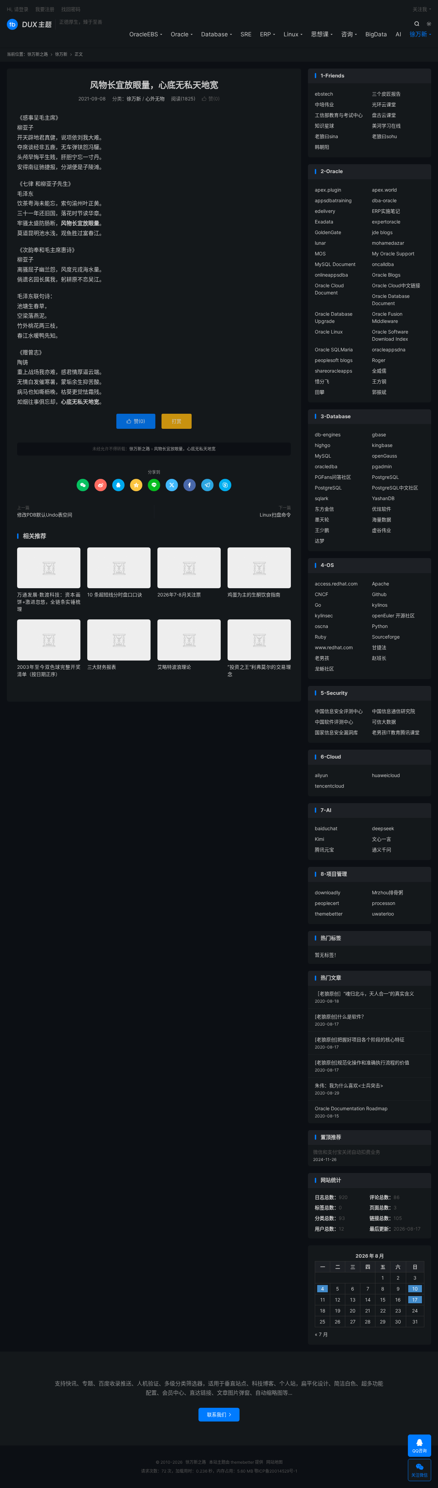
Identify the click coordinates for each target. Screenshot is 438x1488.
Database (214, 34)
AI (398, 34)
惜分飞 (322, 381)
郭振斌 (379, 392)
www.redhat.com (334, 647)
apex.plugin (328, 190)
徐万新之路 (29, 24)
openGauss (384, 456)
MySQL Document (335, 264)
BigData (376, 34)
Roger (378, 360)
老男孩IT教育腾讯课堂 (396, 732)
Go (318, 605)
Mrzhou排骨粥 (387, 892)
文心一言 (381, 839)
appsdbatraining (333, 200)
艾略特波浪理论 (174, 667)
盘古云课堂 (384, 115)
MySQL (323, 456)
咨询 (347, 34)
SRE (246, 34)
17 (414, 1300)
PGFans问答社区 (333, 477)
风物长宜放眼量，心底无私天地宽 (154, 85)
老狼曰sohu (384, 136)
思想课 (319, 34)
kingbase (382, 445)
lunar (320, 243)
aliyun (321, 775)
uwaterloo (383, 914)
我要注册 (44, 9)
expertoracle (386, 222)
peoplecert (327, 903)
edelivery (325, 211)
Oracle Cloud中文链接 (396, 285)
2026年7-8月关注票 (179, 594)
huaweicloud (386, 775)
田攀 (319, 392)
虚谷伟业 (381, 530)
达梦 (319, 541)
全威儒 (379, 371)
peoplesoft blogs (333, 360)
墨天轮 (322, 519)
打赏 (176, 421)
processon (383, 903)
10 (415, 1289)
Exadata (324, 222)
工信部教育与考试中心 (339, 115)
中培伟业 (324, 104)
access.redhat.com (336, 583)
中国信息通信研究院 (393, 711)
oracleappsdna (388, 349)
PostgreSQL (385, 477)
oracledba (326, 466)
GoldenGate (328, 232)
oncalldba (383, 264)
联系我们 (219, 1414)
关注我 (420, 9)
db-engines (327, 434)
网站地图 (274, 1462)
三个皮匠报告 (386, 94)
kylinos (379, 605)
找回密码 (70, 9)
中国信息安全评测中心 (339, 711)
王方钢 (379, 381)
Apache (380, 583)
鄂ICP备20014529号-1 (275, 1471)
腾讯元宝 (324, 849)
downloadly (327, 892)
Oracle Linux (329, 332)
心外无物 (155, 98)
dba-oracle (384, 200)
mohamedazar (388, 243)
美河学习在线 (386, 126)
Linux (291, 34)
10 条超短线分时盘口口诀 (114, 594)
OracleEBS (143, 34)
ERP (265, 34)
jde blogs (382, 232)
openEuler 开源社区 (393, 615)
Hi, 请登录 (17, 9)
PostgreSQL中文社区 (395, 488)
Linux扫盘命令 (275, 515)
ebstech (324, 94)
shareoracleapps (333, 371)
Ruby (320, 637)
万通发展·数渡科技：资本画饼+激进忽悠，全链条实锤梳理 (48, 602)
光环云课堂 (384, 104)
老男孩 (322, 658)
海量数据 (381, 519)
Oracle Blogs (386, 275)
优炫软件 (381, 509)
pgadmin (382, 466)
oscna (321, 626)
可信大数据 (384, 722)
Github (379, 594)
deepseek (383, 828)
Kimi (319, 839)
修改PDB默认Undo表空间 (44, 515)
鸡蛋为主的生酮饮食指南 (254, 594)
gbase (379, 434)
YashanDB (383, 498)
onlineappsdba (331, 275)
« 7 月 (321, 1334)
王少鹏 (322, 530)
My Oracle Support (393, 253)
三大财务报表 (101, 667)
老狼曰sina (326, 136)
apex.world (384, 190)
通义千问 (381, 849)
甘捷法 (379, 647)
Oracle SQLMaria (334, 349)
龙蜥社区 (324, 669)
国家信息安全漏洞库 (336, 732)
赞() (211, 98)
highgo (322, 445)
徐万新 (418, 34)
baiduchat (326, 828)
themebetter (329, 914)
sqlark (321, 498)
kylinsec (324, 615)
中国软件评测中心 (334, 722)
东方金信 (324, 509)
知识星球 (324, 126)
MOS (320, 253)
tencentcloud (329, 786)
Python (380, 626)
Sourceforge (386, 637)
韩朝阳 (322, 147)
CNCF (321, 594)
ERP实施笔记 (386, 211)
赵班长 (379, 658)
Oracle (180, 34)
